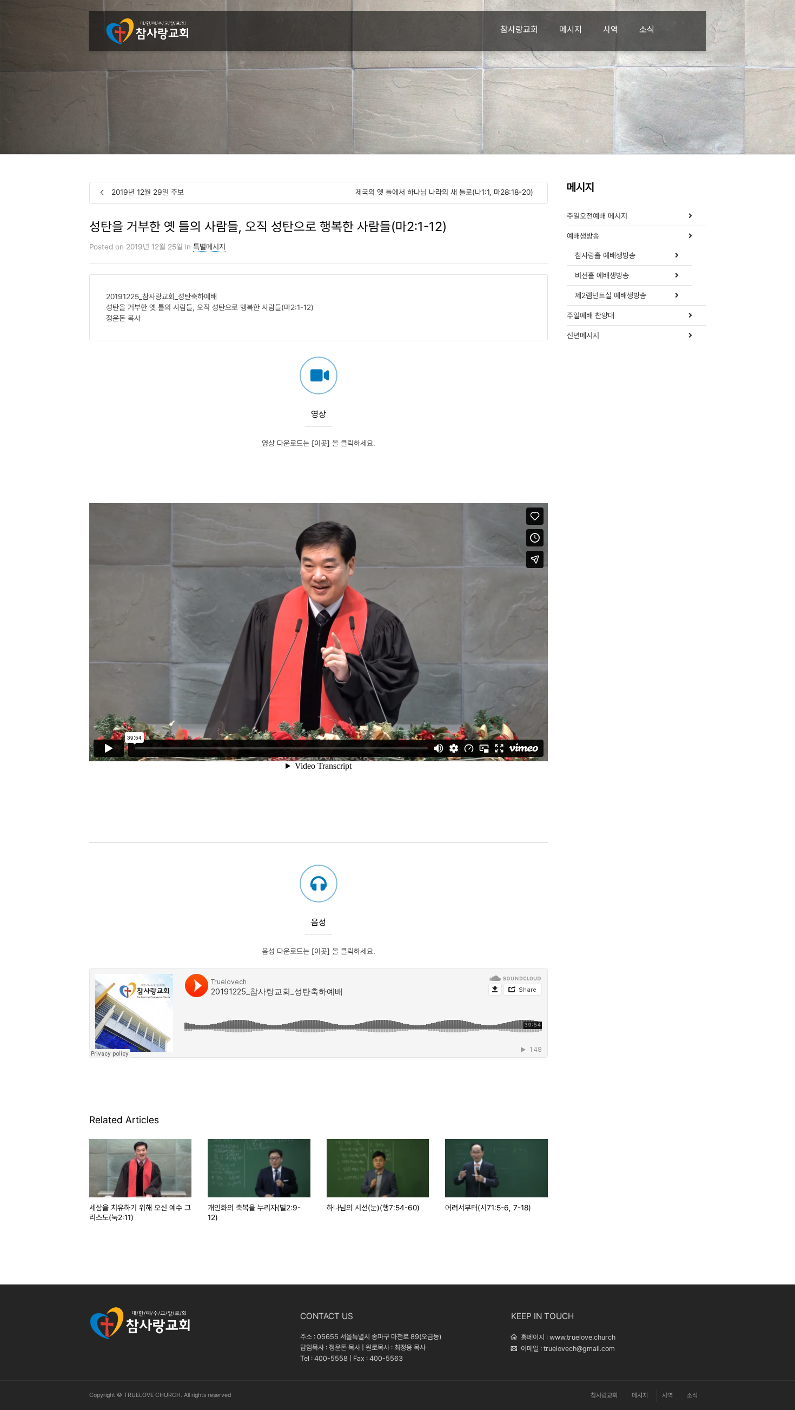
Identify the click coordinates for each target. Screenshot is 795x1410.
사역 (610, 29)
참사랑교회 (519, 29)
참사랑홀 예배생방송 (605, 255)
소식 (646, 29)
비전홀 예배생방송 (602, 275)
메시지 (570, 29)
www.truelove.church (582, 1337)
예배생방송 (583, 236)
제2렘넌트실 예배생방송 (610, 295)
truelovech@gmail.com (579, 1349)
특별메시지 (209, 246)
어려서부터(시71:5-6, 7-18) (488, 1207)
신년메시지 (583, 335)
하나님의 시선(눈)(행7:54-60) (373, 1207)
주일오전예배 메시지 (597, 216)
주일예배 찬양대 (590, 315)
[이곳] (321, 443)
